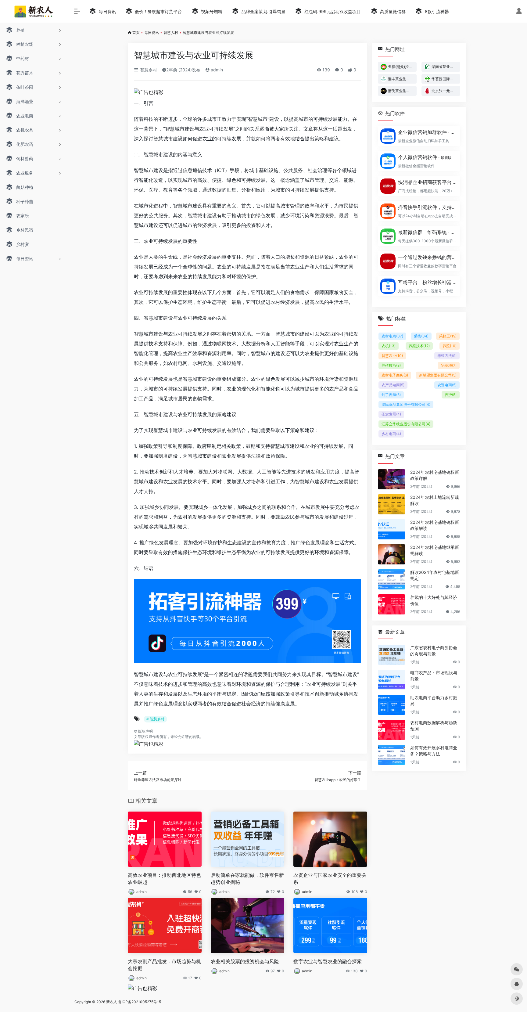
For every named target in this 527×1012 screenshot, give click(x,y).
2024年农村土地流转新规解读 (434, 500)
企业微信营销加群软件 (427, 132)
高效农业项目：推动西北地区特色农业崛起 (164, 878)
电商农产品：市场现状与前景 (433, 675)
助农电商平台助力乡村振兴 (433, 700)
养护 (451, 394)
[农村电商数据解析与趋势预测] (391, 730)
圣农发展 (391, 414)
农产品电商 (393, 385)
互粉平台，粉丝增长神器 (427, 282)
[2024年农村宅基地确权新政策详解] (391, 479)
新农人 (111, 1001)
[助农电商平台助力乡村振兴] (391, 705)
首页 (136, 32)
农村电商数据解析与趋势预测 (433, 725)
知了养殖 (391, 394)
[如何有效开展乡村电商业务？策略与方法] (391, 755)
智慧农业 (392, 355)
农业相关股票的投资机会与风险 (245, 961)
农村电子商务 (395, 375)
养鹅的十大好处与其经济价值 (433, 600)
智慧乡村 (170, 32)
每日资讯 (151, 32)
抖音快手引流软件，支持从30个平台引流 (427, 207)
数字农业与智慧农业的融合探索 (327, 961)
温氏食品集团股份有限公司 (406, 404)
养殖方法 (447, 355)
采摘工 (448, 336)
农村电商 (392, 336)
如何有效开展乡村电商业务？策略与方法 (433, 750)
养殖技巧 (391, 365)
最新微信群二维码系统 (427, 232)
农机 (389, 346)
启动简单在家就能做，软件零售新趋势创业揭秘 (247, 878)
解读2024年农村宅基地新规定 (434, 575)
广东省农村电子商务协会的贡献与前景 (433, 650)
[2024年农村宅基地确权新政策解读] (391, 529)
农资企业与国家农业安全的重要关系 (330, 878)
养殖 (450, 346)
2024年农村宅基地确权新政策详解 (434, 475)
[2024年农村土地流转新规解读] (391, 504)
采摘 (421, 336)
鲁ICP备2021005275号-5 (139, 1001)
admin (216, 69)
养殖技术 (419, 346)
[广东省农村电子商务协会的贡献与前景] (391, 655)
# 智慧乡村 (155, 719)
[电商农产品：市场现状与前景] (391, 680)
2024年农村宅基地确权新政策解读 (434, 525)
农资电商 (447, 385)
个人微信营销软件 (425, 157)
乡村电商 (391, 433)
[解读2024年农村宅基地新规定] (391, 579)
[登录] (519, 11)
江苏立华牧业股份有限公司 (406, 424)
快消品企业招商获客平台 (427, 182)
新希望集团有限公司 (438, 375)
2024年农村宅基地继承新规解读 (434, 550)
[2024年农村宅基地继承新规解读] (391, 554)
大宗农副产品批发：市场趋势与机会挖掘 (164, 964)
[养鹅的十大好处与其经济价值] (391, 604)
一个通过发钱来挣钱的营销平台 (427, 257)
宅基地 (449, 365)
